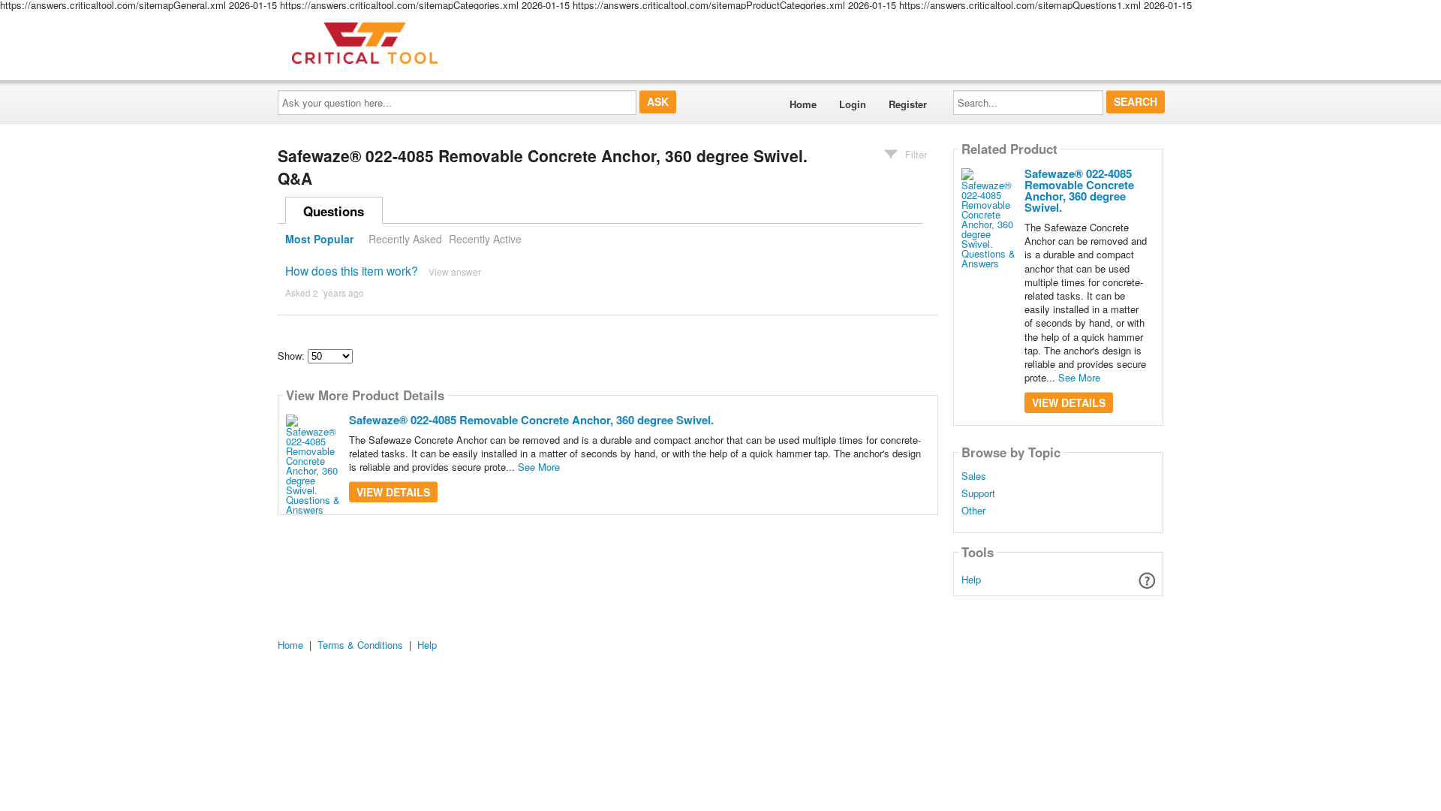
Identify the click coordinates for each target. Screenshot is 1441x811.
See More (539, 467)
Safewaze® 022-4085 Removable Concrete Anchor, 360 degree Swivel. (531, 420)
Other (973, 510)
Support (978, 493)
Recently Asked (405, 238)
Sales (973, 476)
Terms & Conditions (360, 645)
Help (971, 579)
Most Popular (319, 238)
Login (852, 104)
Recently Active (485, 238)
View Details (393, 491)
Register (908, 104)
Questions (333, 211)
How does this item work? (351, 270)
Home (803, 104)
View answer (455, 271)
